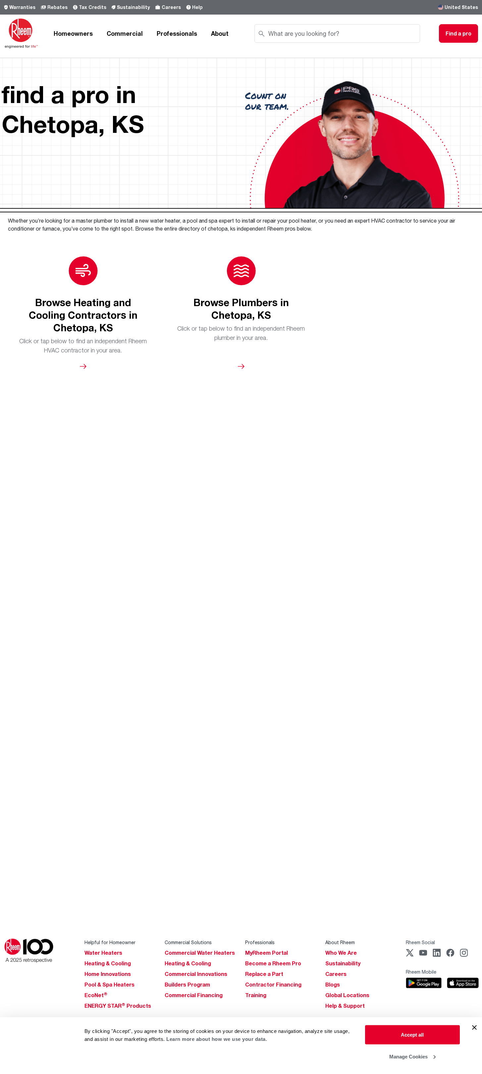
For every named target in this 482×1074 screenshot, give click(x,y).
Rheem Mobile (421, 972)
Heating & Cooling (107, 963)
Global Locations (347, 995)
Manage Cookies (408, 1056)
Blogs (332, 984)
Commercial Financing (194, 995)
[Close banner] (474, 1027)
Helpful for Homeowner (109, 942)
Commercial (125, 33)
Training (255, 995)
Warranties (22, 7)
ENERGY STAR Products (117, 1005)
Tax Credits (92, 7)
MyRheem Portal (266, 952)
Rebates (57, 7)
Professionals (177, 33)
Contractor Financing (273, 984)
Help (197, 7)
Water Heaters (103, 952)
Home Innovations (107, 974)
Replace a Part (264, 974)
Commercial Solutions (188, 942)
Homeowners (73, 33)
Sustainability (133, 7)
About (220, 33)
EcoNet (95, 995)
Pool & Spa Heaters (109, 984)
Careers (171, 7)
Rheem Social (420, 942)
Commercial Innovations (196, 974)
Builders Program (187, 984)
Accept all (412, 1035)
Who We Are (341, 952)
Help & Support (345, 1005)
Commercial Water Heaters (200, 952)
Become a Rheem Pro (273, 963)
